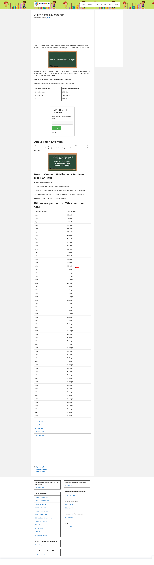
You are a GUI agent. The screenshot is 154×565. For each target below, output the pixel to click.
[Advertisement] (77, 282)
